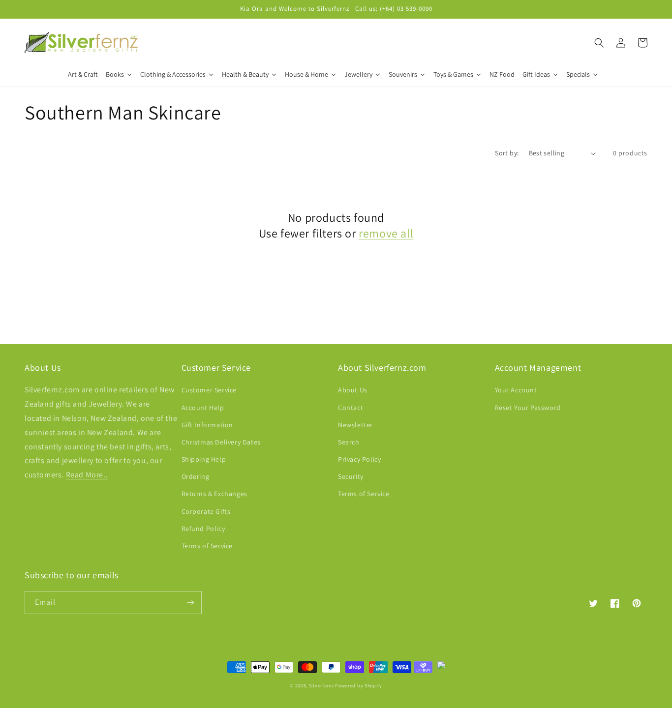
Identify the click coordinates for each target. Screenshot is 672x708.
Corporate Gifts (206, 511)
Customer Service (209, 389)
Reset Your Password (528, 407)
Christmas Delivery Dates (221, 442)
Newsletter (355, 424)
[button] (599, 43)
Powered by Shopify (358, 685)
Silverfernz (321, 685)
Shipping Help (204, 459)
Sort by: (507, 152)
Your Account (516, 389)
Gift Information (208, 424)
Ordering (196, 476)
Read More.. (87, 475)
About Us (352, 389)
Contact (350, 407)
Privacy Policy (359, 459)
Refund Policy (203, 528)
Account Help (203, 407)
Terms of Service (207, 545)
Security (351, 476)
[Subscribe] (190, 602)
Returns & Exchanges (214, 493)
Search (349, 442)
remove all (386, 233)
